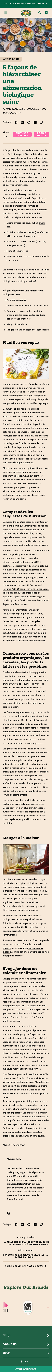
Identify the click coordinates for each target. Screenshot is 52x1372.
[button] (40, 13)
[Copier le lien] (41, 122)
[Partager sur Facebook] (16, 122)
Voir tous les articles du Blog (24, 1266)
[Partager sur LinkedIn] (22, 122)
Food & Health (42, 134)
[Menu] (6, 13)
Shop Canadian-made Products (24, 4)
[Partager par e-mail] (35, 122)
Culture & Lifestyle (22, 134)
